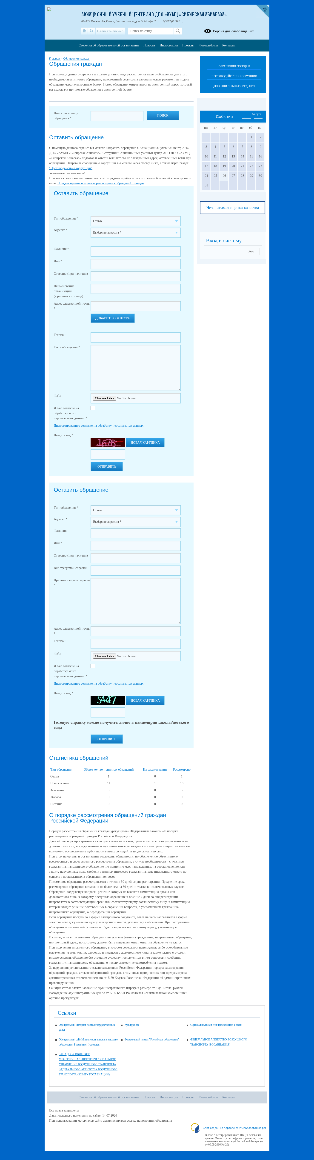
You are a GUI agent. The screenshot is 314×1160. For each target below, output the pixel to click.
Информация (169, 45)
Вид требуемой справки (70, 568)
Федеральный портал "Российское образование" (152, 1039)
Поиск (162, 115)
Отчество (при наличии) (71, 273)
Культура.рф (132, 1024)
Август (256, 114)
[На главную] (84, 31)
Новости (149, 45)
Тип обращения (66, 218)
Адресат (60, 230)
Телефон (60, 335)
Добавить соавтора (112, 318)
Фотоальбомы (208, 45)
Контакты (228, 45)
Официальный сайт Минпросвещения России (216, 1024)
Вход (251, 251)
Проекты (188, 45)
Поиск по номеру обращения (66, 115)
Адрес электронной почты (72, 306)
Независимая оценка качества (232, 207)
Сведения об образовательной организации (109, 45)
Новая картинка (145, 442)
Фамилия (61, 249)
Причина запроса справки (72, 583)
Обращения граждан (76, 58)
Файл (57, 395)
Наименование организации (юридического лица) (68, 291)
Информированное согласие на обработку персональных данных (98, 425)
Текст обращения (67, 347)
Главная (55, 58)
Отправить (106, 466)
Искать (178, 31)
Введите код (63, 435)
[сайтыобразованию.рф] (262, 11)
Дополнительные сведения (234, 86)
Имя (58, 261)
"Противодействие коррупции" (70, 168)
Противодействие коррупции (234, 76)
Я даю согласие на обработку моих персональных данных (70, 413)
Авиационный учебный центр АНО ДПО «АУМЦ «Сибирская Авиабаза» (154, 15)
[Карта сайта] (91, 31)
